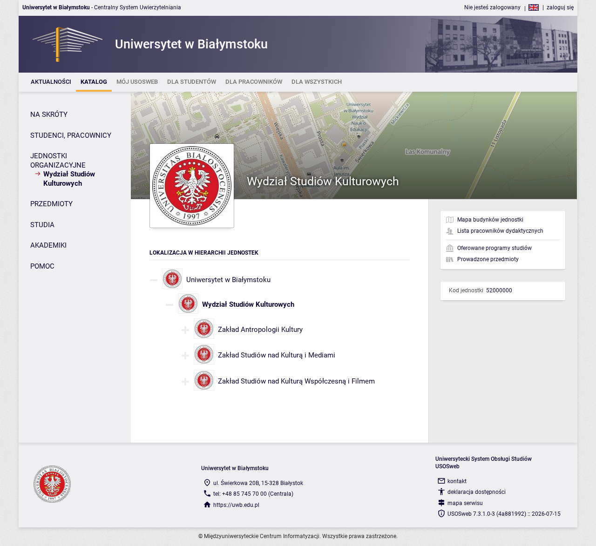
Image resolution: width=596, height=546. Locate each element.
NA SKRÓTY (49, 114)
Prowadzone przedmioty (488, 259)
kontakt (457, 481)
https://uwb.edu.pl (236, 505)
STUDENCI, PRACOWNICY (70, 135)
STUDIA (42, 225)
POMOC (42, 266)
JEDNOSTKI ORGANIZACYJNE (58, 160)
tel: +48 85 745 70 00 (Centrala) (253, 494)
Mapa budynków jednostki (490, 219)
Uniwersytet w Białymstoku (228, 280)
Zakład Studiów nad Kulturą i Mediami (276, 355)
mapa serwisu (465, 503)
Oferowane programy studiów (494, 248)
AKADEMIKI (48, 245)
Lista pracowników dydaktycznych (500, 231)
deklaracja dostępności (476, 492)
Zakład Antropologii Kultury (260, 329)
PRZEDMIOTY (51, 204)
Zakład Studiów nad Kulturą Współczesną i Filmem (296, 381)
